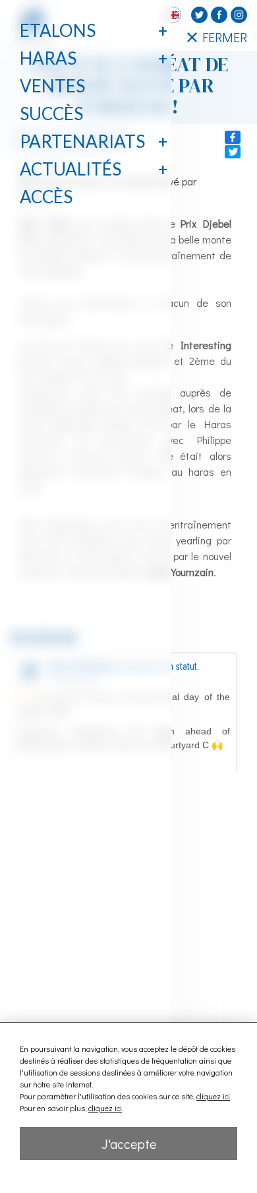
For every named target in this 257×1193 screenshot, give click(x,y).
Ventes (52, 85)
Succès (51, 113)
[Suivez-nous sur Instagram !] (239, 15)
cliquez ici (213, 1096)
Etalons (58, 30)
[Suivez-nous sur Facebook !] (219, 15)
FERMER (224, 37)
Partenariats (82, 141)
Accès (46, 196)
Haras (48, 58)
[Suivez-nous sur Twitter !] (199, 15)
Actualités (70, 168)
